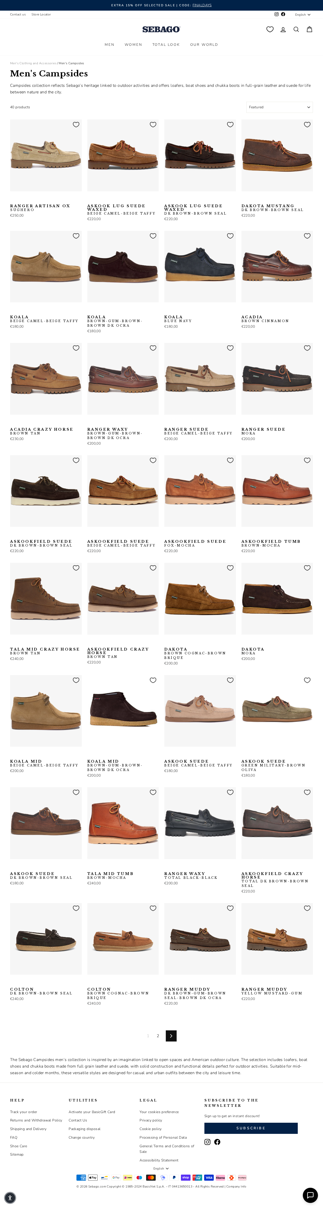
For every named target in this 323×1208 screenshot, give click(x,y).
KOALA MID (44, 763)
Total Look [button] (166, 44)
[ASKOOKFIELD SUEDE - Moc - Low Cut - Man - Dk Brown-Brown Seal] (13, 534)
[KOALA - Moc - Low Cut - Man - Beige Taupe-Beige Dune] (21, 310)
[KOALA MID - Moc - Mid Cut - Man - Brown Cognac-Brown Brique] (37, 754)
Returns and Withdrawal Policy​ (36, 1120)
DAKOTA (195, 654)
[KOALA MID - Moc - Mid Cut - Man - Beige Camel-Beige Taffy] (13, 754)
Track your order (23, 1112)
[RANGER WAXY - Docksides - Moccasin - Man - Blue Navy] (98, 422)
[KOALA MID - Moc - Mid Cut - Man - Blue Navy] (29, 754)
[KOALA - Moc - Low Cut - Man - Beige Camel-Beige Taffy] (13, 310)
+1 (45, 754)
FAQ (13, 1137)
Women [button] (133, 44)
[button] (10, 1198)
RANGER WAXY (115, 434)
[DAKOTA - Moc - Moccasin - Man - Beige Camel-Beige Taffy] (175, 642)
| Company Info (236, 1186)
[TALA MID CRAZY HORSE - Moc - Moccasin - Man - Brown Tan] (13, 642)
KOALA (44, 319)
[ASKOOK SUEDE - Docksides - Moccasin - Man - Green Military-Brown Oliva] (183, 754)
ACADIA (265, 319)
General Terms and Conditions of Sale (167, 1149)
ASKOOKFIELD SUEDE (41, 543)
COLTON (41, 991)
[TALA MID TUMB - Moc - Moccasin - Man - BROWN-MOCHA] (90, 867)
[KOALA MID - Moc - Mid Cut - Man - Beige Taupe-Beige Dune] (21, 754)
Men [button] (109, 44)
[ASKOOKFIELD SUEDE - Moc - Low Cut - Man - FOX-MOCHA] (29, 534)
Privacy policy (151, 1120)
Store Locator (41, 14)
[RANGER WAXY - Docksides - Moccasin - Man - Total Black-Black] (106, 422)
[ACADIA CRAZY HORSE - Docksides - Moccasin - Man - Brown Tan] (13, 422)
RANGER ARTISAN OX (40, 208)
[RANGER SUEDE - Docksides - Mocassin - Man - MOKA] (175, 422)
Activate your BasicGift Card (92, 1112)
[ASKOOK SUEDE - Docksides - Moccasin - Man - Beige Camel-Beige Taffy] (167, 754)
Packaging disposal (84, 1129)
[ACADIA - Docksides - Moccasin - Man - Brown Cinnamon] (244, 310)
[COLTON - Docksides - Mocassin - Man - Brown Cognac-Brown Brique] (21, 982)
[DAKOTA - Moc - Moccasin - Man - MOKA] (183, 642)
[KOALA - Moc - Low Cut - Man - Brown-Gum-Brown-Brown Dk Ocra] (90, 310)
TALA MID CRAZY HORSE (45, 651)
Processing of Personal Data (163, 1137)
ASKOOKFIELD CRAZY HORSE (118, 653)
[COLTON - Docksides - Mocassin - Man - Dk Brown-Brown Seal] (13, 982)
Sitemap (17, 1154)
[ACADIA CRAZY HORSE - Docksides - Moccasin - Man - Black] (21, 422)
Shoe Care (18, 1146)
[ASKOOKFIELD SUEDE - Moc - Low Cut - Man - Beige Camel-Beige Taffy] (21, 534)
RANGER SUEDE (198, 431)
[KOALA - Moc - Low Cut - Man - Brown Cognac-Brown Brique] (37, 310)
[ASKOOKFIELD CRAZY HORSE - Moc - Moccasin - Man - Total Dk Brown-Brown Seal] (98, 642)
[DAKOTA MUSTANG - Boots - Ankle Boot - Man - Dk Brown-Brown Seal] (244, 199)
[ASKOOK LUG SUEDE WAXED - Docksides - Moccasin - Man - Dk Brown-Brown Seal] (98, 199)
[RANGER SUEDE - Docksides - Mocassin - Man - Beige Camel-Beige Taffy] (167, 422)
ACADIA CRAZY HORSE (42, 431)
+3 (45, 309)
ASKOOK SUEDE (198, 763)
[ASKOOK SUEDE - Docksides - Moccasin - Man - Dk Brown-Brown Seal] (175, 754)
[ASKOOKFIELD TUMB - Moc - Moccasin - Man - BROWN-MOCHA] (244, 534)
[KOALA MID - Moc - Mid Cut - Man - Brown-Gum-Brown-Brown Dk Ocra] (90, 754)
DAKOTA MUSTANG (272, 208)
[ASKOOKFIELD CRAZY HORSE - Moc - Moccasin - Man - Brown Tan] (90, 642)
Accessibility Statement (159, 1160)
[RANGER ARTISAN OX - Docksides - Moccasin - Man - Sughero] (13, 199)
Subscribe (251, 1128)
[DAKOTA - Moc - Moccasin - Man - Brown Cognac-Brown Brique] (167, 642)
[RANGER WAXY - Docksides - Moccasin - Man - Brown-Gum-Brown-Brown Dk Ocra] (90, 422)
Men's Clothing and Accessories (33, 63)
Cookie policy (151, 1129)
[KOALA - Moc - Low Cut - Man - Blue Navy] (29, 310)
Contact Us (78, 1120)
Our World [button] (204, 44)
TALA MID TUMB (110, 876)
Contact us (18, 14)
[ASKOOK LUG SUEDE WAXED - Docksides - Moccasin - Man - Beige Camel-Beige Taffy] (90, 199)
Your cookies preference (159, 1112)
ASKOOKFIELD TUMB (271, 543)
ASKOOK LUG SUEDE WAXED (121, 209)
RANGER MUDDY (195, 994)
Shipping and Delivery (28, 1129)
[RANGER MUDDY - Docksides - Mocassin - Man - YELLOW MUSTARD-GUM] (175, 982)
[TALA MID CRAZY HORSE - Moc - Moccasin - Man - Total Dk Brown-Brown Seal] (21, 642)
